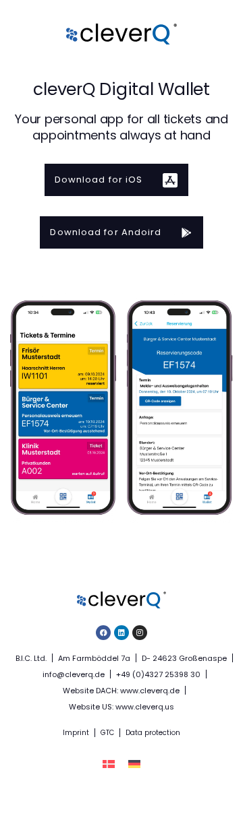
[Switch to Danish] (109, 764)
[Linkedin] (121, 632)
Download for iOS (99, 179)
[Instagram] (139, 632)
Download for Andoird (105, 232)
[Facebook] (103, 632)
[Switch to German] (134, 764)
